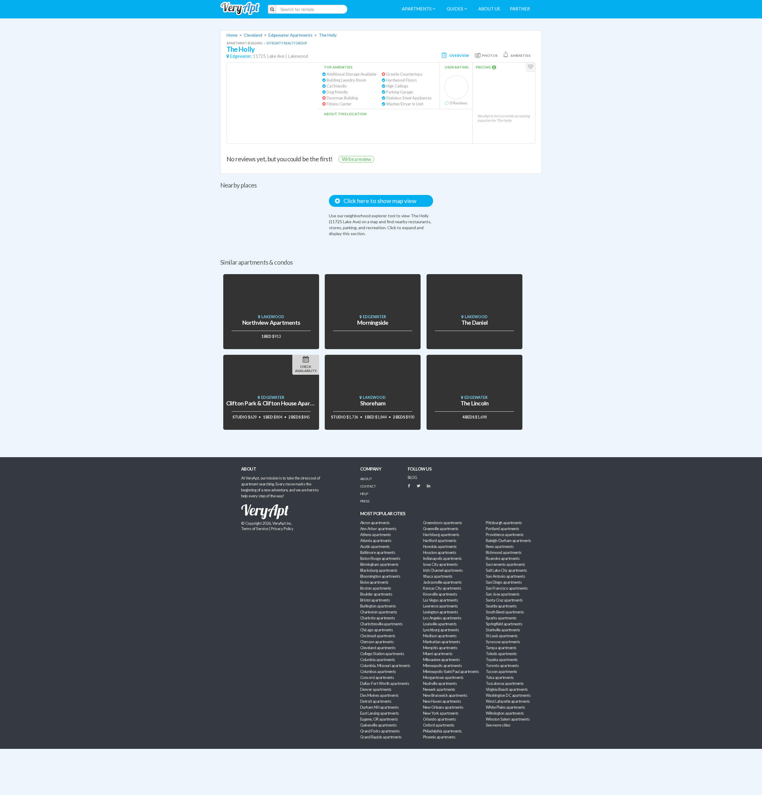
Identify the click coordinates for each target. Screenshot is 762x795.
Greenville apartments (440, 528)
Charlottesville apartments (381, 623)
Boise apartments (374, 582)
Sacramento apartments (505, 564)
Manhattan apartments (441, 641)
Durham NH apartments (379, 707)
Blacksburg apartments (378, 570)
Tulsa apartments (499, 677)
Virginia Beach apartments (507, 689)
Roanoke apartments (502, 558)
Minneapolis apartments (442, 665)
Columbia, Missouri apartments (385, 665)
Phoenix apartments (439, 737)
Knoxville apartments (440, 594)
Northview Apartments (271, 322)
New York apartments (440, 713)
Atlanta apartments (375, 540)
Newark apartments (439, 689)
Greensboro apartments (442, 522)
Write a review (356, 159)
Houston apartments (439, 552)
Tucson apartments (501, 671)
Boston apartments (375, 588)
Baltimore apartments (377, 552)
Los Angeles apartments (442, 618)
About (366, 479)
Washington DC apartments (508, 695)
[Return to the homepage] (240, 8)
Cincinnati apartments (377, 635)
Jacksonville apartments (442, 582)
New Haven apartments (442, 701)
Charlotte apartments (377, 618)
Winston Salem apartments (508, 719)
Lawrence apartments (440, 606)
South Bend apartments (505, 612)
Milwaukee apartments (441, 659)
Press (364, 501)
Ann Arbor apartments (378, 528)
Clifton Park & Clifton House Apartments (277, 403)
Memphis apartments (440, 647)
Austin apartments (375, 546)
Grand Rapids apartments (381, 737)
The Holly (328, 35)
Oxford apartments (438, 725)
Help (364, 493)
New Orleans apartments (443, 707)
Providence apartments (505, 534)
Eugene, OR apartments (379, 719)
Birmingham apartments (379, 564)
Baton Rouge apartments (380, 558)
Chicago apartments (376, 629)
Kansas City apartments (442, 588)
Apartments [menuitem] (417, 8)
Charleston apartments (378, 612)
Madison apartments (439, 635)
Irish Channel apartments (443, 570)
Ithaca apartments (437, 576)
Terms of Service (254, 528)
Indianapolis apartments (442, 558)
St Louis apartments (502, 635)
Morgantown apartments (443, 677)
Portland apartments (502, 528)
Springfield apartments (504, 623)
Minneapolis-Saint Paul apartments (451, 671)
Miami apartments (437, 653)
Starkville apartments (503, 629)
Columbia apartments (377, 659)
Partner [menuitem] (520, 8)
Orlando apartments (439, 719)
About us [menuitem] (489, 8)
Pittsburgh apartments (504, 522)
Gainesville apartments (378, 725)
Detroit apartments (375, 701)
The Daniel (474, 322)
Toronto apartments (502, 665)
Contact (368, 486)
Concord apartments (377, 677)
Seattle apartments (501, 606)
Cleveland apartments (377, 647)
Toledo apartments (501, 653)
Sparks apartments (501, 618)
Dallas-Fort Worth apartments (384, 683)
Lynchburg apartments (441, 629)
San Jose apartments (502, 594)
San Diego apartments (503, 582)
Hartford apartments (439, 540)
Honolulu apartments (440, 546)
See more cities (498, 725)
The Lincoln (474, 403)
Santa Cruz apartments (504, 600)
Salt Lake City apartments (506, 570)
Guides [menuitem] (455, 8)
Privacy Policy (282, 528)
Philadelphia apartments (442, 731)
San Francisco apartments (506, 588)
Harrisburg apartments (441, 534)
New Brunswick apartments (445, 695)
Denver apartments (375, 689)
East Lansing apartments (379, 713)
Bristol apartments (375, 600)
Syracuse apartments (503, 641)
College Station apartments (382, 653)
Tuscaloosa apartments (505, 683)
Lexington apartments (440, 612)
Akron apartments (374, 522)
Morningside (372, 322)
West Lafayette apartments (508, 701)
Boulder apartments (376, 594)
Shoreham (373, 403)
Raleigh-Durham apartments (508, 540)
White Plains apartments (505, 707)
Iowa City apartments (440, 564)
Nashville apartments (440, 683)
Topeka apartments (502, 659)
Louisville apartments (440, 623)
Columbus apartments (378, 671)
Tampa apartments (501, 647)
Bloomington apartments (380, 576)
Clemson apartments (377, 641)
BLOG (412, 477)
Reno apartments (499, 546)
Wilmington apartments (505, 713)
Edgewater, (241, 56)
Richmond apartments (503, 552)
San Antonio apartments (505, 576)
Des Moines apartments (379, 695)
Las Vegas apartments (440, 600)
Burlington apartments (378, 606)
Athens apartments (375, 534)
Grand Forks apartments (379, 731)
